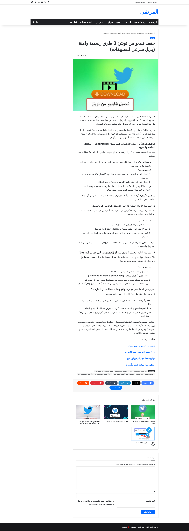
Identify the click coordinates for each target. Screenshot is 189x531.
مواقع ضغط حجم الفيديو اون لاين (141, 358)
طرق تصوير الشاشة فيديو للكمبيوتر (140, 352)
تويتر (145, 33)
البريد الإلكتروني (149, 501)
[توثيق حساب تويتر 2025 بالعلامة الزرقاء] (143, 433)
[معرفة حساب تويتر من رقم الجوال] (116, 412)
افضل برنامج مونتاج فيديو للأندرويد (140, 365)
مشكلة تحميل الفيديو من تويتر (99, 374)
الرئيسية (153, 22)
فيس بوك (99, 22)
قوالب (74, 22)
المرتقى (124, 527)
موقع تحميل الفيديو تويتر (84, 374)
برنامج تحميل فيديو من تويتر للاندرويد (103, 371)
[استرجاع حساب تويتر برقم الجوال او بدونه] (143, 412)
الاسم (153, 492)
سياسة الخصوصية (140, 2)
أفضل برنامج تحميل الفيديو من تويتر (138, 371)
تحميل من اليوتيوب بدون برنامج (141, 345)
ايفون (118, 22)
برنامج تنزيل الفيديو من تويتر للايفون (145, 374)
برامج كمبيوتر (140, 22)
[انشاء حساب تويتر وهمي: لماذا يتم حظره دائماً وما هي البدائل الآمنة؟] (88, 412)
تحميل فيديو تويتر (130, 374)
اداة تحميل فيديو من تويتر (121, 371)
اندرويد (127, 22)
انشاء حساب (86, 22)
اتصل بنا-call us (152, 2)
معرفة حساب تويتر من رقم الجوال (117, 421)
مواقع (110, 22)
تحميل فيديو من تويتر (119, 374)
